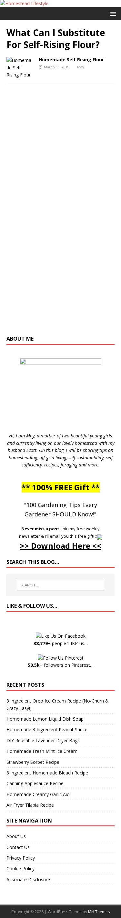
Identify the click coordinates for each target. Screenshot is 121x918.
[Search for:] (60, 585)
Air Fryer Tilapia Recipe (30, 805)
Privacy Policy (20, 858)
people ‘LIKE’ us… (61, 643)
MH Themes (99, 911)
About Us (16, 836)
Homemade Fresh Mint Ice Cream (41, 751)
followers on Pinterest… (61, 665)
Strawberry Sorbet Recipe (32, 762)
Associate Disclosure (28, 879)
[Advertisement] (60, 217)
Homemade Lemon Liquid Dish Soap (45, 719)
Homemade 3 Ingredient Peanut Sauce (46, 729)
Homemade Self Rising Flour (71, 59)
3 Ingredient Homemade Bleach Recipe (47, 773)
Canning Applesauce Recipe (35, 783)
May (80, 67)
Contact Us (18, 847)
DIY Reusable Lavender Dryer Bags (43, 740)
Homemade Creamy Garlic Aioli (39, 794)
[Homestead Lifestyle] (24, 3)
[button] (112, 13)
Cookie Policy (20, 868)
